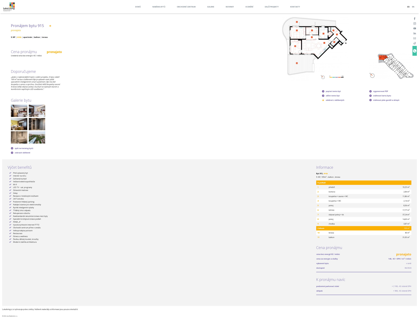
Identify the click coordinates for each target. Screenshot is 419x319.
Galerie (210, 7)
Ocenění (249, 7)
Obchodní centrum (186, 7)
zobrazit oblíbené (22, 152)
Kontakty (295, 7)
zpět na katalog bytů (24, 148)
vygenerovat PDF (380, 91)
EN (413, 7)
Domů (138, 7)
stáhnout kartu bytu (382, 95)
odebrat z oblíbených (335, 100)
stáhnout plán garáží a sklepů (386, 100)
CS (408, 7)
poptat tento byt (333, 91)
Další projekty (272, 7)
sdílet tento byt (333, 95)
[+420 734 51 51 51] (414, 51)
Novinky (230, 7)
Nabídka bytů (158, 7)
